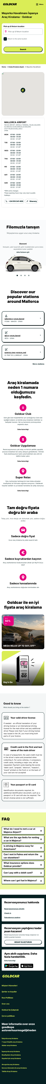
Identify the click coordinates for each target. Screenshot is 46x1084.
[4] (28, 275)
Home (4, 67)
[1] (17, 275)
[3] (24, 275)
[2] (21, 275)
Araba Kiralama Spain (16, 67)
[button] (23, 91)
